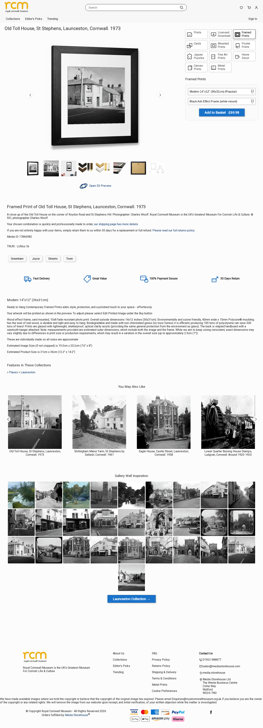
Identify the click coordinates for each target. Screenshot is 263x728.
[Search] (181, 7)
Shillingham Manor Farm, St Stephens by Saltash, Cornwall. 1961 (99, 453)
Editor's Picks (33, 19)
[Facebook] (211, 714)
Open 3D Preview (100, 185)
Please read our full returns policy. (173, 230)
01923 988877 (212, 659)
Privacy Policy (161, 659)
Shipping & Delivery (164, 672)
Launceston (28, 372)
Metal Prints (159, 684)
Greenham (17, 258)
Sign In (253, 19)
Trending (52, 19)
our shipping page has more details (116, 224)
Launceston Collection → (131, 599)
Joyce (36, 258)
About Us (118, 653)
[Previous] (29, 95)
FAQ (154, 653)
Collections (13, 19)
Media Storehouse (76, 715)
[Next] (160, 95)
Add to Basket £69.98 (221, 112)
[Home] (26, 11)
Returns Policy (161, 666)
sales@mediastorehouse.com (221, 666)
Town (69, 258)
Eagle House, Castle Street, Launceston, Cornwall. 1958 (164, 453)
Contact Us (206, 653)
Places (13, 372)
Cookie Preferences (164, 691)
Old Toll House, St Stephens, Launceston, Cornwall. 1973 (35, 453)
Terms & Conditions (164, 678)
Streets (53, 258)
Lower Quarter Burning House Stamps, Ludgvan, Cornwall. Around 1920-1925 (228, 453)
